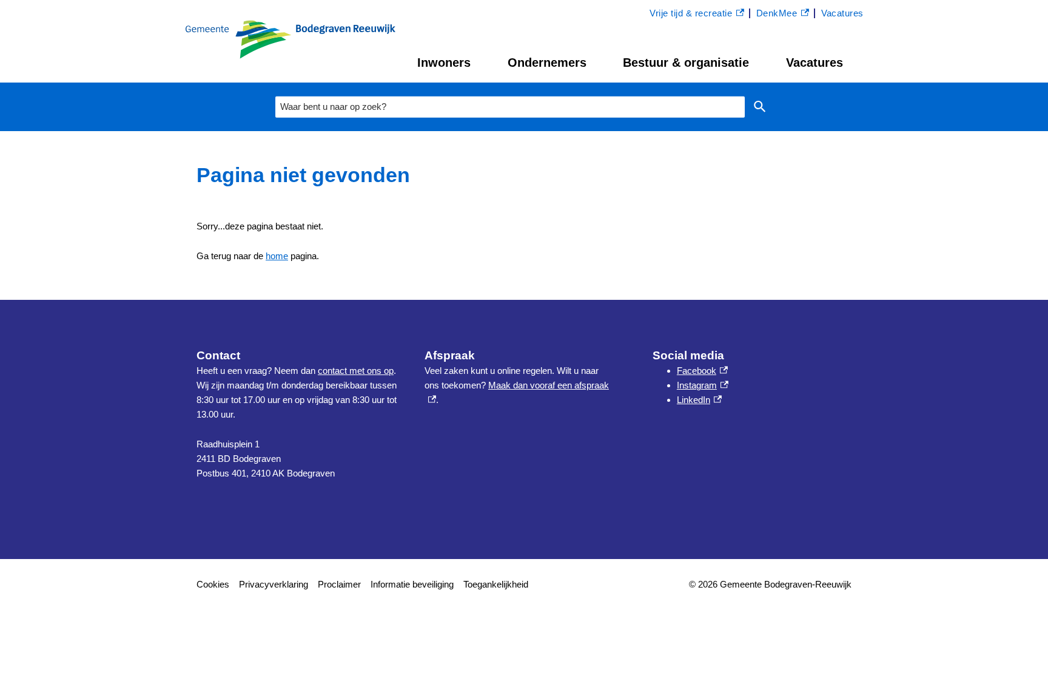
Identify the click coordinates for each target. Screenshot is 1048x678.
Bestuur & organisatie (686, 62)
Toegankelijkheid (495, 584)
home (277, 256)
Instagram (702, 385)
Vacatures (814, 62)
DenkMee (782, 14)
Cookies (212, 584)
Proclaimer (339, 584)
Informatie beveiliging (412, 584)
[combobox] (510, 107)
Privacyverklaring (273, 584)
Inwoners (444, 62)
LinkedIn (699, 400)
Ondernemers (547, 62)
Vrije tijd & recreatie (691, 14)
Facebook (702, 370)
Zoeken (760, 107)
